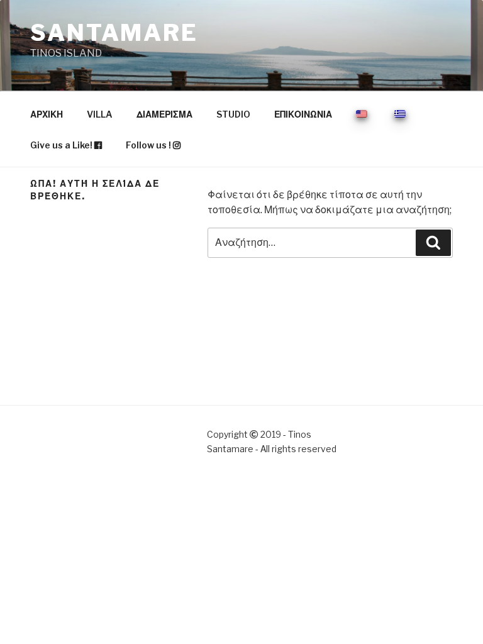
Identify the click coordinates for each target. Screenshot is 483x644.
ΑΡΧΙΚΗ (46, 114)
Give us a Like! (62, 145)
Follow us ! (149, 145)
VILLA (100, 114)
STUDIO (233, 114)
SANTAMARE (114, 33)
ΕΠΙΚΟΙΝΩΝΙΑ (303, 114)
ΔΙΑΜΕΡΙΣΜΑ (164, 114)
